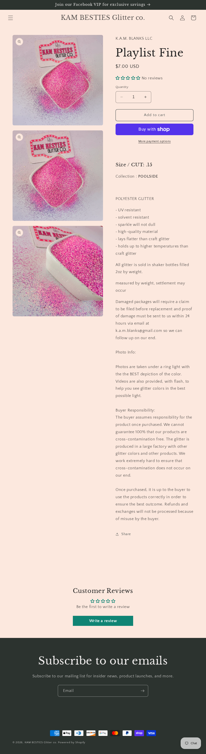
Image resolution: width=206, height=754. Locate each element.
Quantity (122, 87)
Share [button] (126, 534)
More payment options (154, 141)
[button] (10, 17)
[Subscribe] (142, 691)
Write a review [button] (103, 621)
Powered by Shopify (71, 742)
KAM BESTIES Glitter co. (41, 742)
